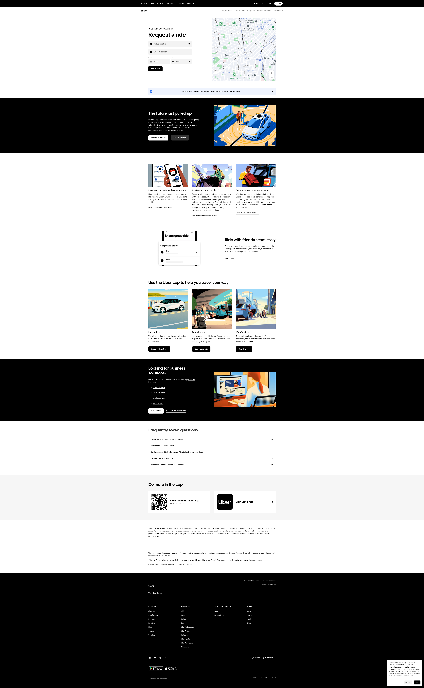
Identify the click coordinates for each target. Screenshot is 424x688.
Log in (270, 3)
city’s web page (253, 553)
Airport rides (278, 10)
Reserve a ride (240, 10)
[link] (212, 91)
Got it (417, 682)
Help (263, 3)
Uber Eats (180, 3)
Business (170, 3)
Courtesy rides (159, 393)
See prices (251, 10)
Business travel (159, 387)
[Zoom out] (271, 77)
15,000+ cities (242, 332)
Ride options (154, 332)
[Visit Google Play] (156, 668)
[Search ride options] (168, 309)
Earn (159, 3)
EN (257, 3)
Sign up (278, 3)
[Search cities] (256, 309)
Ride (152, 3)
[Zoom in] (271, 72)
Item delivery (158, 403)
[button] (189, 44)
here (411, 676)
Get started (156, 411)
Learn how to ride (158, 138)
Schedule (203, 339)
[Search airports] (212, 309)
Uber (144, 3)
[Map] (244, 49)
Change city (168, 29)
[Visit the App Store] (171, 668)
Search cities (244, 349)
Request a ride (227, 10)
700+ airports (198, 332)
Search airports (201, 349)
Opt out (408, 682)
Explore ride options (264, 10)
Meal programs (159, 398)
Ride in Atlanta (180, 138)
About (189, 3)
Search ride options (159, 349)
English (257, 658)
